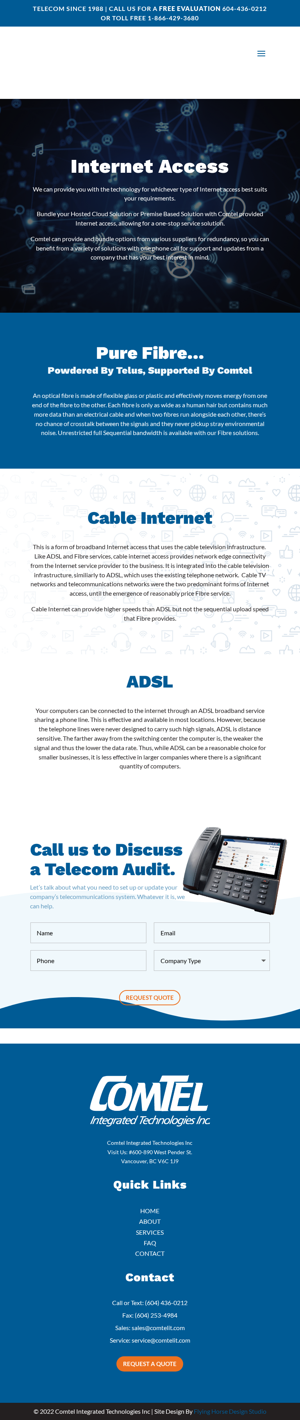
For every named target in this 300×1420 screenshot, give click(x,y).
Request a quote (150, 1363)
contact (149, 1253)
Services (150, 1232)
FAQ (150, 1242)
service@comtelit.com (161, 1340)
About (150, 1221)
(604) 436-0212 (166, 1302)
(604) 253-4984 (156, 1315)
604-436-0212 (244, 8)
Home (149, 1210)
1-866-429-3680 (173, 17)
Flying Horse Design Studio (230, 1411)
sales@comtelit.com (158, 1327)
